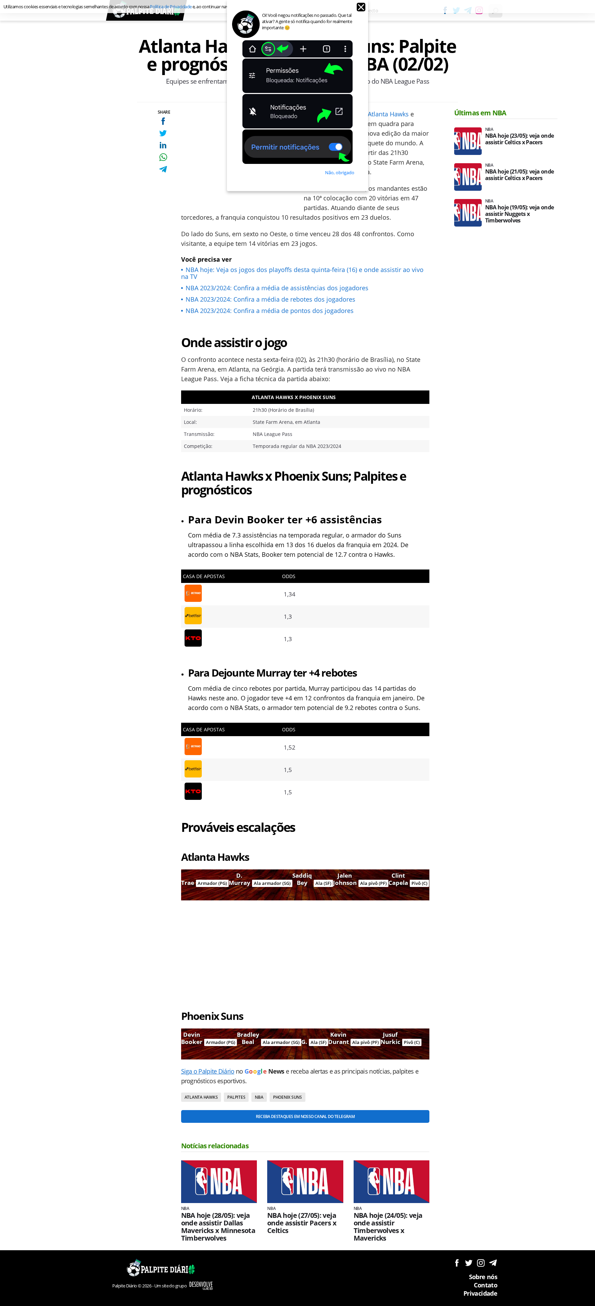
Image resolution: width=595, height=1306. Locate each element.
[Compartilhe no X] (163, 133)
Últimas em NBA (480, 112)
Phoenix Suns (287, 1097)
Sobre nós (483, 1277)
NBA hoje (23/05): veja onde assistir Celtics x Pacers (519, 139)
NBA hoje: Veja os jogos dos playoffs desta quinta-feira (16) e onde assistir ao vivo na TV (302, 273)
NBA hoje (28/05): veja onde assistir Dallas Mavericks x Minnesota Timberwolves (218, 1227)
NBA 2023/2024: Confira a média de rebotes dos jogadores (270, 299)
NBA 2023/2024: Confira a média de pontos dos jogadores (270, 310)
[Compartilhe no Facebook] (163, 121)
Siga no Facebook (456, 1262)
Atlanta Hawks (388, 114)
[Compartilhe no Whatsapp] (163, 157)
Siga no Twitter (468, 1262)
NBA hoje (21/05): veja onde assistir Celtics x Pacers (519, 174)
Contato (485, 1285)
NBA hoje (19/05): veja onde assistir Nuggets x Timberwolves (519, 214)
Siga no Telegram (493, 1262)
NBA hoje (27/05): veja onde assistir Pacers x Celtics (301, 1223)
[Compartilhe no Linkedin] (163, 145)
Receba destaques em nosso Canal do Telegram (305, 1116)
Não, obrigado (339, 172)
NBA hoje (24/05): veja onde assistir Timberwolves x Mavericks (388, 1227)
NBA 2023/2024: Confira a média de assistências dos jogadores (277, 287)
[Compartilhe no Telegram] (163, 169)
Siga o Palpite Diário (207, 1071)
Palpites (236, 1097)
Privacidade (480, 1293)
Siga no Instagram (481, 1262)
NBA (259, 1097)
